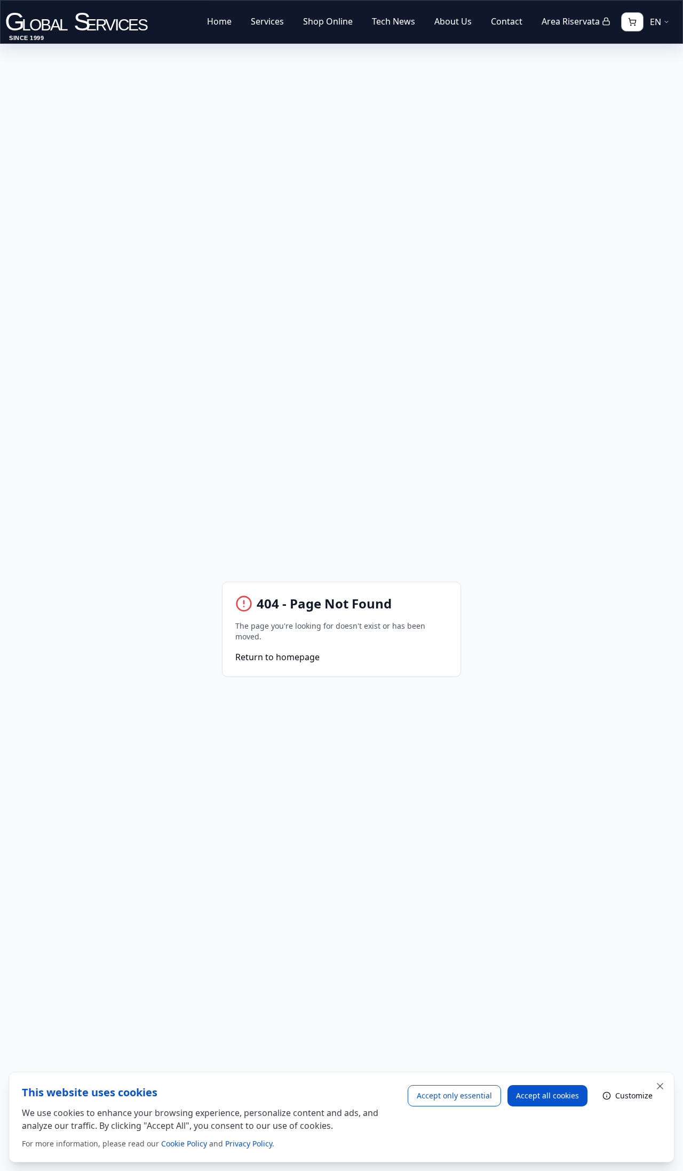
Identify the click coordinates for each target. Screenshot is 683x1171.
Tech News (393, 21)
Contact (506, 21)
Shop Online (328, 21)
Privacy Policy (248, 1143)
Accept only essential (454, 1095)
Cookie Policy (184, 1143)
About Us (453, 21)
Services (267, 21)
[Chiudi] (660, 1086)
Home (219, 21)
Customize (634, 1095)
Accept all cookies (547, 1095)
